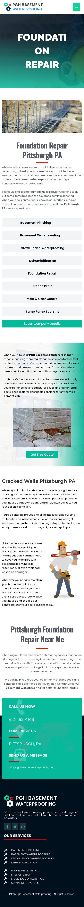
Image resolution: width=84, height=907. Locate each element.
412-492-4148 (21, 719)
